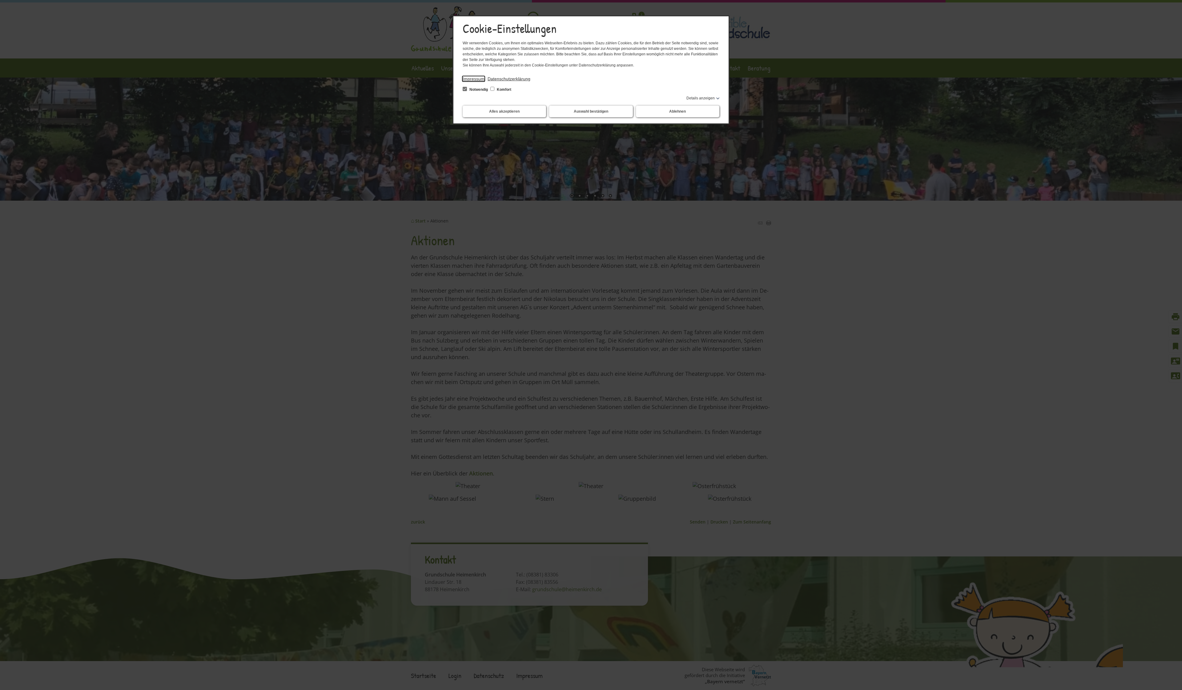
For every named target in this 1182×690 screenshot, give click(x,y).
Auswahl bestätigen (591, 111)
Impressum (473, 78)
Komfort (503, 89)
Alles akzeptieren (504, 111)
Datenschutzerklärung (509, 78)
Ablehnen (677, 111)
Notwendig (478, 89)
